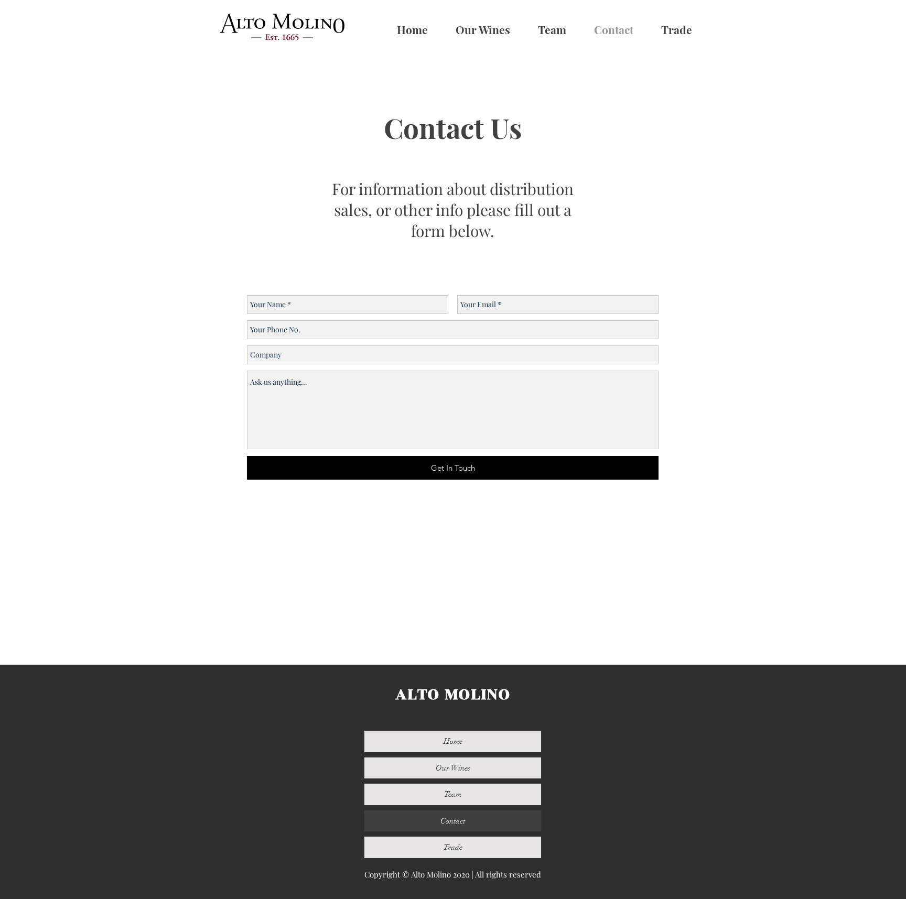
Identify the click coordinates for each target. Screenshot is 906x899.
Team (452, 794)
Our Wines (453, 768)
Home (453, 741)
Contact (452, 821)
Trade (453, 847)
